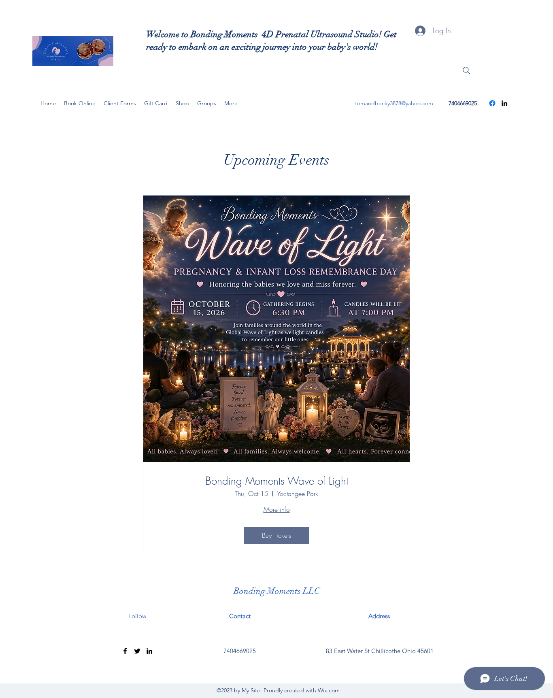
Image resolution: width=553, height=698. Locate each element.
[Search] (466, 70)
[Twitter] (137, 651)
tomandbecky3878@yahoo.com (394, 103)
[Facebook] (492, 103)
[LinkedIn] (504, 103)
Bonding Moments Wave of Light (276, 481)
